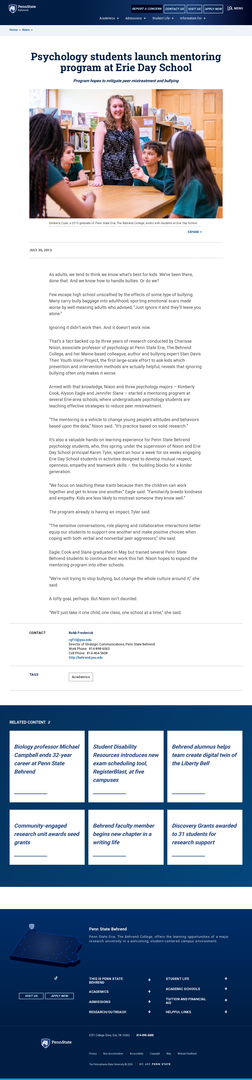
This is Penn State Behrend (106, 980)
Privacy (93, 1053)
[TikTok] (56, 978)
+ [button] (149, 980)
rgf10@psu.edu (80, 640)
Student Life (161, 18)
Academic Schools (183, 989)
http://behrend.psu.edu (86, 657)
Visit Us (194, 9)
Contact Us (174, 9)
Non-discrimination (113, 1053)
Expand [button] (193, 232)
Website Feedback (187, 1053)
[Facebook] (27, 978)
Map (169, 1053)
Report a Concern (146, 9)
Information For (191, 18)
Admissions (133, 18)
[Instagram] (36, 978)
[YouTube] (65, 978)
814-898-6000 (145, 1035)
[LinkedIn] (46, 978)
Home (14, 30)
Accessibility (136, 1053)
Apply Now (213, 9)
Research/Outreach (107, 1012)
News (26, 30)
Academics (107, 18)
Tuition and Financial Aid (186, 1001)
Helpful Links (178, 1012)
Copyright (155, 1053)
